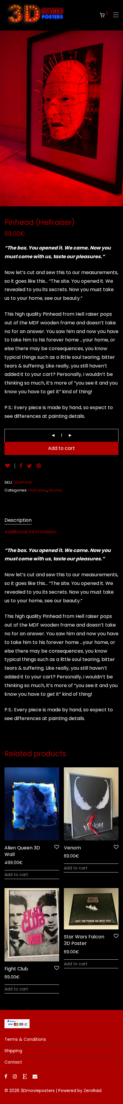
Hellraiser (37, 490)
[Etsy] (25, 1076)
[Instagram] (15, 1076)
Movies (55, 490)
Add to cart (61, 448)
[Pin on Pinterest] (39, 466)
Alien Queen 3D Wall (22, 851)
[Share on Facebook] (20, 466)
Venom (72, 847)
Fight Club (16, 968)
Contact (13, 1062)
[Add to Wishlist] (9, 465)
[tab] (61, 520)
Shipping (13, 1051)
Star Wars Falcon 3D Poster (84, 940)
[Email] (35, 1076)
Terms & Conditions (25, 1039)
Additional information (30, 531)
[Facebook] (5, 1076)
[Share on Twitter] (29, 466)
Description (18, 520)
